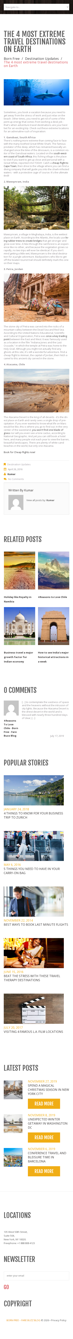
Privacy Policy (58, 1320)
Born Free (12, 58)
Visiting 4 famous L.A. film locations (33, 1032)
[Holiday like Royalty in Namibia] (19, 570)
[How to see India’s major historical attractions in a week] (53, 626)
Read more (44, 1104)
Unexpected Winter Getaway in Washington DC (48, 1123)
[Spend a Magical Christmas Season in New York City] (13, 1089)
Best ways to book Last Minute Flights (36, 924)
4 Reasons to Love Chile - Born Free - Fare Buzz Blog (11, 728)
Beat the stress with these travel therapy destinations (32, 978)
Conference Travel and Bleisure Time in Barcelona (47, 1157)
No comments (16, 479)
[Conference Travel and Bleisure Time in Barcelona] (13, 1157)
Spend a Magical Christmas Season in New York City (48, 1089)
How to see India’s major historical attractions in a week (53, 657)
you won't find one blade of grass (33, 431)
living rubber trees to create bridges (36, 239)
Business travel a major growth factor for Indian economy (18, 657)
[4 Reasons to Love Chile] (53, 570)
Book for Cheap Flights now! (19, 452)
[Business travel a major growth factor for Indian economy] (19, 626)
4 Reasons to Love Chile (52, 597)
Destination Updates (42, 58)
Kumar (11, 474)
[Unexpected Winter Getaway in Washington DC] (13, 1123)
